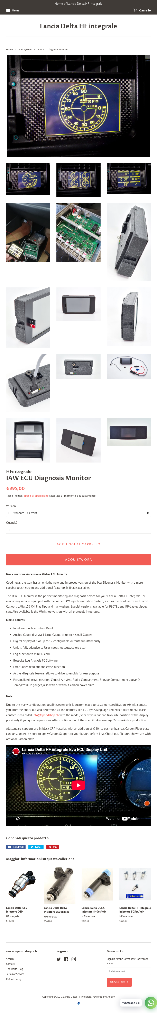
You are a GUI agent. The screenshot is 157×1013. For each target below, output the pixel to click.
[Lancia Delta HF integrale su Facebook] (66, 960)
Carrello (145, 10)
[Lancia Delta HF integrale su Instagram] (73, 960)
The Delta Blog (14, 969)
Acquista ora (78, 560)
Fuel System (25, 49)
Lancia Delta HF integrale (78, 26)
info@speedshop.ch (46, 715)
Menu (15, 10)
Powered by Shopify (103, 996)
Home (9, 49)
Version (11, 506)
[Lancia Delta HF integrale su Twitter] (58, 960)
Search (10, 959)
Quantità (11, 523)
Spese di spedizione (36, 495)
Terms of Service (15, 974)
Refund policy (13, 979)
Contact (10, 964)
